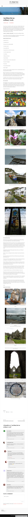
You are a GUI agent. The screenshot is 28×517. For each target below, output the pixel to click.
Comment (22, 501)
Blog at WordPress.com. (14, 515)
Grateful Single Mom (10, 442)
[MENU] (2, 6)
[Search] (26, 6)
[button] (15, 100)
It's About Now (14, 2)
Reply (23, 458)
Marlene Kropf (9, 470)
